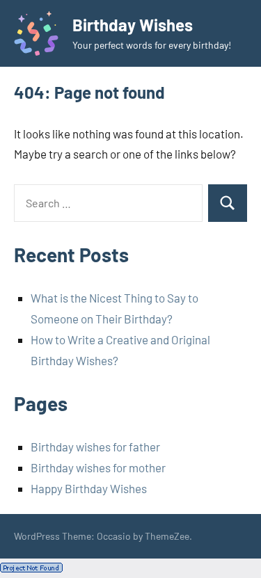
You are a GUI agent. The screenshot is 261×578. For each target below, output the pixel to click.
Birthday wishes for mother (98, 467)
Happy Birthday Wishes (89, 488)
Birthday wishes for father (95, 446)
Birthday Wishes (132, 25)
